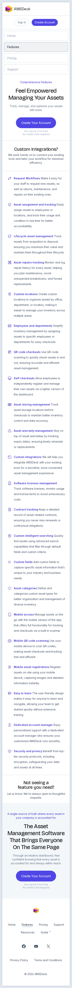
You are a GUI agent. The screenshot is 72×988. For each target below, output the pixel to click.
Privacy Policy (19, 960)
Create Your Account (36, 123)
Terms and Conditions (48, 960)
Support (12, 69)
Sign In (22, 22)
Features (13, 47)
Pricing (12, 58)
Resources (28, 932)
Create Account (45, 22)
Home (11, 36)
